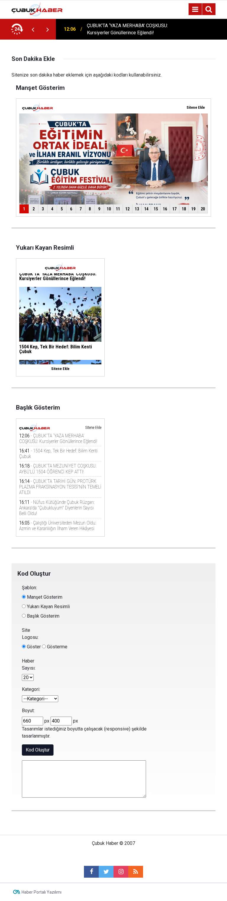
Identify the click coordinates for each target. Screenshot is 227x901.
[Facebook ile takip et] (91, 872)
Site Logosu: (30, 633)
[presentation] (32, 29)
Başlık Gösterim (42, 616)
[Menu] (195, 9)
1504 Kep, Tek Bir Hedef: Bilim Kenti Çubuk (124, 29)
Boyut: (28, 710)
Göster (33, 647)
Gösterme (56, 647)
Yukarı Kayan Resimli (48, 606)
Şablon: (29, 587)
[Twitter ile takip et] (106, 872)
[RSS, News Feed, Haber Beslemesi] (135, 872)
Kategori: (31, 689)
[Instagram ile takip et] (121, 872)
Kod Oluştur (38, 750)
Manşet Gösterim (44, 597)
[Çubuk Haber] (37, 9)
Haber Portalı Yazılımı (41, 892)
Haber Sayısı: (28, 664)
